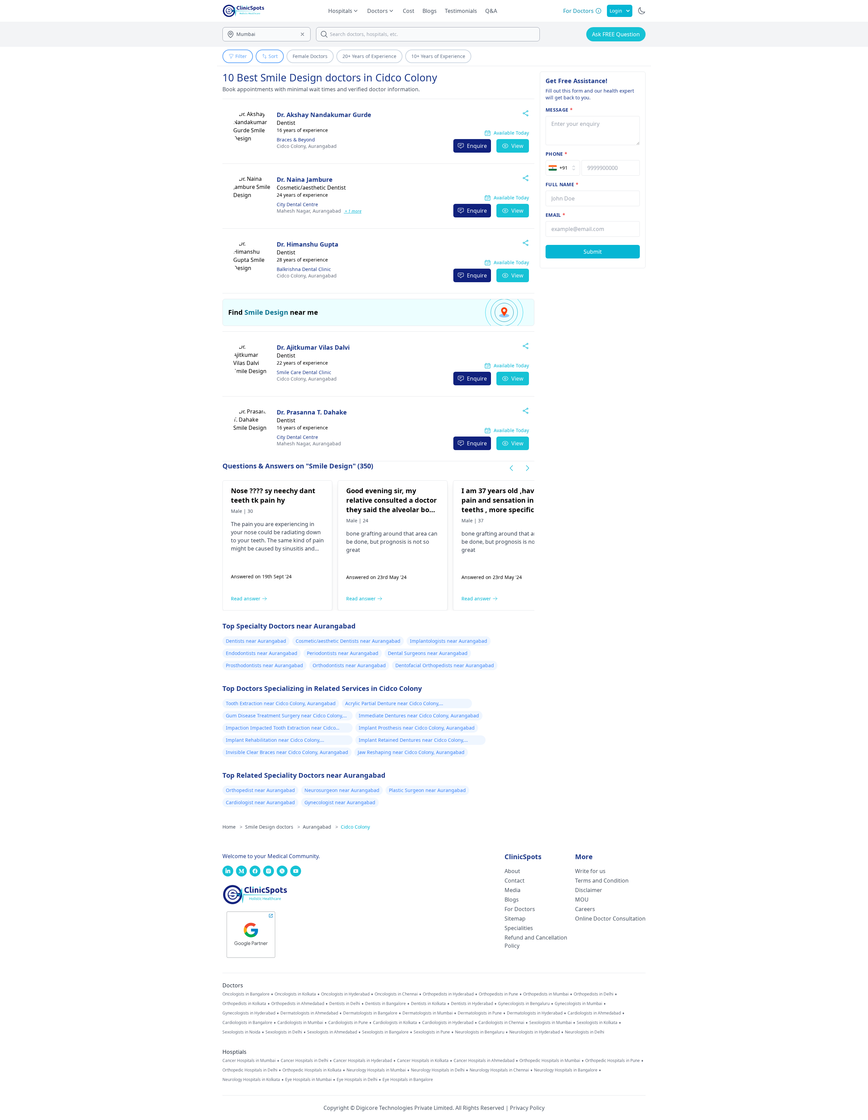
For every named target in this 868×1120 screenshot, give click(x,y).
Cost (408, 11)
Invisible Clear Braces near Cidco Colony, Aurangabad (287, 752)
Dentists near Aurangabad (256, 641)
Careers (585, 909)
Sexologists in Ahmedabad (332, 1032)
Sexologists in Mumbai (550, 1022)
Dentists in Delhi (344, 1003)
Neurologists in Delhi (584, 1032)
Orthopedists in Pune (498, 994)
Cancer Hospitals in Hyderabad (362, 1060)
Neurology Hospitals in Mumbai (376, 1070)
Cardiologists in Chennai (501, 1022)
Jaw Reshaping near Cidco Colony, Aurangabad (411, 752)
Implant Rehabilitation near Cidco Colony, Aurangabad (273, 741)
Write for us (590, 871)
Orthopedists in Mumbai (546, 994)
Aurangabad (307, 146)
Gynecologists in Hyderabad (248, 1013)
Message (559, 110)
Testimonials (461, 11)
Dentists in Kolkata (428, 1003)
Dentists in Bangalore (385, 1003)
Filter (241, 56)
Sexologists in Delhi (283, 1032)
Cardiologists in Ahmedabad (594, 1013)
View (517, 146)
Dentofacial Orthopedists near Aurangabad (444, 665)
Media (512, 890)
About (512, 871)
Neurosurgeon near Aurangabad (341, 790)
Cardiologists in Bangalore (247, 1022)
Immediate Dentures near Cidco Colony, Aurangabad (419, 715)
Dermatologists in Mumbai (427, 1013)
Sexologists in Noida (241, 1032)
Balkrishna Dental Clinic (304, 269)
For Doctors (520, 909)
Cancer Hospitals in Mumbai (249, 1060)
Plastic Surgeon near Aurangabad (427, 790)
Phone (556, 154)
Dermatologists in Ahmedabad (309, 1013)
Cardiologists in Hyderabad (447, 1022)
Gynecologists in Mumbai (578, 1003)
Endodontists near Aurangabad (261, 653)
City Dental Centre (297, 204)
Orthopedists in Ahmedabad (297, 1003)
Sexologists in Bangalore (385, 1032)
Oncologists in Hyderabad (345, 994)
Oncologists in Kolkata (295, 994)
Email (555, 215)
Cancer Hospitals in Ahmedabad (484, 1060)
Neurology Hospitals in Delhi (438, 1070)
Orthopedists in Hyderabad (448, 994)
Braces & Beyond (296, 139)
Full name (562, 184)
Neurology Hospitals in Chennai (499, 1070)
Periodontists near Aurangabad (342, 653)
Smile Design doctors (272, 827)
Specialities (519, 928)
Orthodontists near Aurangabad (349, 665)
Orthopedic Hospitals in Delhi (249, 1070)
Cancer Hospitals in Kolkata (423, 1060)
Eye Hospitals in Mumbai (308, 1079)
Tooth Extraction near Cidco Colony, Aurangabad (281, 703)
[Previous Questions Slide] (511, 468)
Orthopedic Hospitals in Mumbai (549, 1060)
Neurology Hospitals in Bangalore (565, 1070)
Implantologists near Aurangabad (448, 641)
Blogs (429, 11)
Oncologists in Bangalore (246, 994)
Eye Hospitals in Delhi (357, 1079)
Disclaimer (588, 890)
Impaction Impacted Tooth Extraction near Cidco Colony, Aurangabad (281, 729)
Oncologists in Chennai (396, 994)
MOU (582, 899)
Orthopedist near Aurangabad (260, 790)
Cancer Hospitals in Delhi (304, 1060)
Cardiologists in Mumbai (300, 1022)
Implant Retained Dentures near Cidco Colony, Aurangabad (411, 741)
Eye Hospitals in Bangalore (407, 1079)
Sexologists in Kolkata (597, 1022)
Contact (515, 880)
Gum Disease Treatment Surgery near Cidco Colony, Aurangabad (284, 716)
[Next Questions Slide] (527, 468)
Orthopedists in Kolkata (244, 1003)
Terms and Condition (602, 880)
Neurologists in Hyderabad (534, 1032)
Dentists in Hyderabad (472, 1003)
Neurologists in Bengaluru (479, 1032)
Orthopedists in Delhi (593, 994)
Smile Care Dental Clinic (304, 372)
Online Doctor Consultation (610, 918)
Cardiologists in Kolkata (395, 1022)
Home (232, 827)
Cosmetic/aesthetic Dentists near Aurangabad (348, 641)
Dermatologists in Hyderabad (535, 1013)
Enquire (477, 146)
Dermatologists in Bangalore (370, 1013)
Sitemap (515, 918)
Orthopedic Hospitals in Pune (612, 1060)
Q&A (491, 11)
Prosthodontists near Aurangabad (264, 665)
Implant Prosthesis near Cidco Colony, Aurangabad (417, 728)
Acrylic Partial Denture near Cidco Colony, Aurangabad (392, 704)
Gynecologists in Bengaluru (524, 1003)
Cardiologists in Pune (348, 1022)
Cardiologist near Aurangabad (260, 802)
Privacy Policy (527, 1108)
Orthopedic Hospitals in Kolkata (311, 1070)
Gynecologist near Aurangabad (339, 802)
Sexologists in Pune (432, 1032)
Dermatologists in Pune (480, 1013)
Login (616, 10)
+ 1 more (352, 211)
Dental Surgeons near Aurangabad (428, 653)
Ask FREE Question (616, 34)
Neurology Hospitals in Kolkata (251, 1079)
